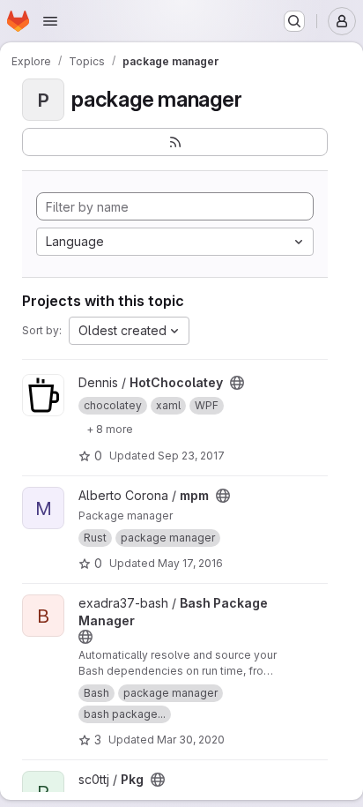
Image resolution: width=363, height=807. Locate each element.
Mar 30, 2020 (191, 739)
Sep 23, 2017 (191, 455)
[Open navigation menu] (50, 21)
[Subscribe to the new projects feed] (175, 142)
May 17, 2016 (190, 563)
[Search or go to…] (294, 21)
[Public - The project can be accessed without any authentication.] (237, 383)
